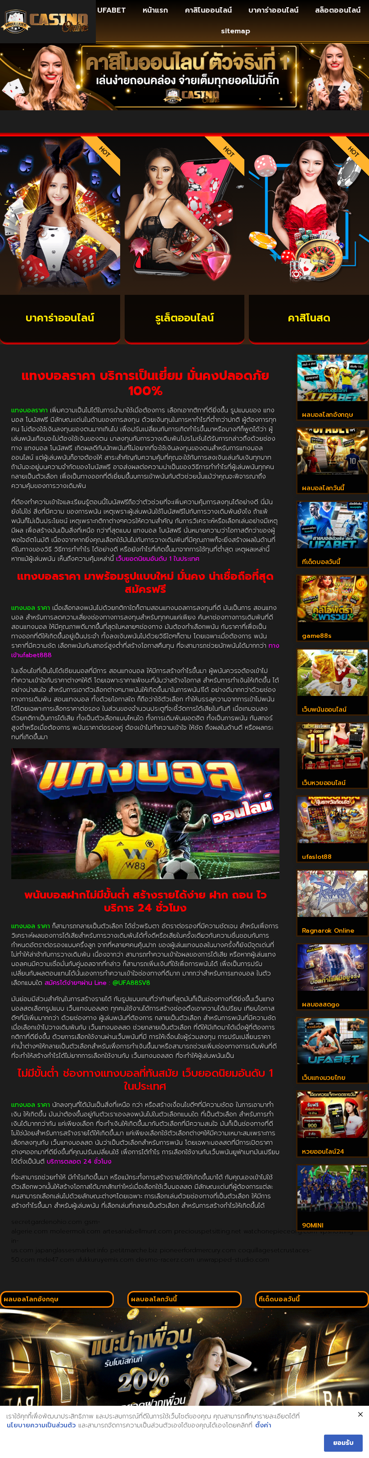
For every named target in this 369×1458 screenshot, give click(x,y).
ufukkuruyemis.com (105, 1259)
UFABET (111, 10)
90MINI (312, 1225)
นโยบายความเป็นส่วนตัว (41, 1425)
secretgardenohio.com (46, 1222)
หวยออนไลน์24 (323, 1151)
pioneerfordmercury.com (198, 1250)
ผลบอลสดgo (320, 1004)
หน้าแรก (155, 10)
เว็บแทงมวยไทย (323, 1078)
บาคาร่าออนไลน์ (273, 10)
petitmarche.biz (134, 1250)
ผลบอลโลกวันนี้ (323, 488)
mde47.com (55, 1259)
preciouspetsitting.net (207, 1231)
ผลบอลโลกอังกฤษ (327, 415)
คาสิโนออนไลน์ (208, 10)
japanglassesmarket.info (72, 1250)
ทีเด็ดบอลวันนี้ (321, 562)
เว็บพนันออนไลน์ (324, 709)
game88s (316, 636)
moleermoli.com (75, 1231)
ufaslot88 (316, 857)
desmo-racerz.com (165, 1259)
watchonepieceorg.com (280, 1231)
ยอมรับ (343, 1443)
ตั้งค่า (263, 1425)
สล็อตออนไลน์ (337, 10)
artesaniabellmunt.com (137, 1231)
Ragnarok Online (328, 930)
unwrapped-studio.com (233, 1259)
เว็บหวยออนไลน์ (323, 783)
